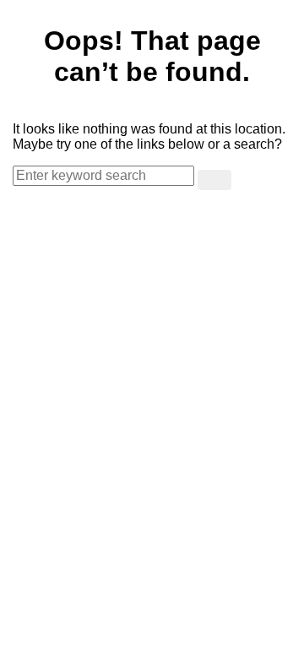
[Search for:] (105, 175)
